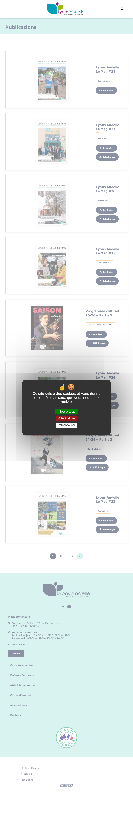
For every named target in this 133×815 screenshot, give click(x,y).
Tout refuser (67, 418)
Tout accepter (67, 411)
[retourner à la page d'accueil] (65, 9)
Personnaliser (66, 425)
